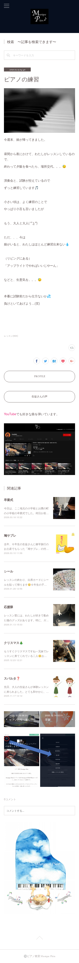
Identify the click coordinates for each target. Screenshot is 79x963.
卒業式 (8, 499)
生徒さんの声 (39, 396)
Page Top (39, 938)
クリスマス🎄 (13, 642)
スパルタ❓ (12, 678)
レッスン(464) (11, 335)
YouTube (10, 414)
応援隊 (8, 607)
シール (8, 571)
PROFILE (39, 376)
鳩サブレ (10, 535)
